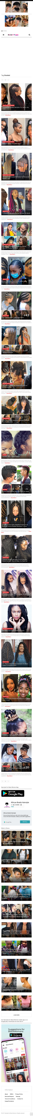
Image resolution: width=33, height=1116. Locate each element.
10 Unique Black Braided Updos (10, 456)
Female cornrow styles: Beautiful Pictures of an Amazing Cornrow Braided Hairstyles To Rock (15, 525)
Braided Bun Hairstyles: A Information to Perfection (16, 735)
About (6, 1094)
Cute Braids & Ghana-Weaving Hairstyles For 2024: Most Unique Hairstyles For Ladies (16, 896)
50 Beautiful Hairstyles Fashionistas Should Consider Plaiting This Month (14, 247)
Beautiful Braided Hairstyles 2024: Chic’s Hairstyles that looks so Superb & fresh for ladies (16, 933)
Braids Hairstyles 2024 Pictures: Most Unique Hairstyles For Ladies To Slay (14, 282)
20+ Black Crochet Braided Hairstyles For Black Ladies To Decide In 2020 (15, 664)
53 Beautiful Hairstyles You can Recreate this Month (16, 213)
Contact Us (20, 1098)
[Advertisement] (16, 55)
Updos (4, 454)
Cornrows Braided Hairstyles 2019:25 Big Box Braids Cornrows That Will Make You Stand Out (14, 560)
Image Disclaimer (9, 1101)
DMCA (11, 1094)
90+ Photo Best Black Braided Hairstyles (13, 630)
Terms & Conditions (10, 1098)
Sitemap (18, 1096)
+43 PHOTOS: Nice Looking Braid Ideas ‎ (13, 317)
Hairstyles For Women (8, 105)
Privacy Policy (19, 1094)
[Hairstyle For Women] (12, 36)
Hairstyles (5, 211)
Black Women (6, 418)
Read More (8, 115)
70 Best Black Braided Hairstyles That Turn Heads (15, 491)
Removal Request (9, 1096)
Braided (5, 489)
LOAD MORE (16, 1015)
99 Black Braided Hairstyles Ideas (11, 143)
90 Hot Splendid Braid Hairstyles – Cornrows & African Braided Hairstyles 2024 (16, 951)
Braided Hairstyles (8, 383)
